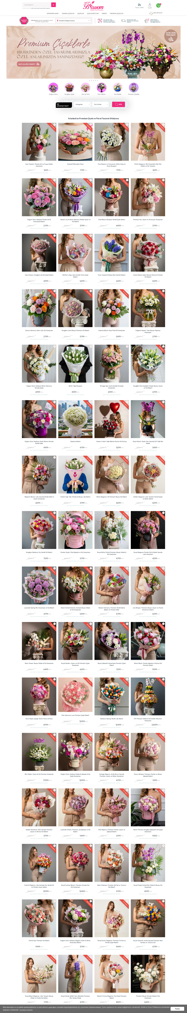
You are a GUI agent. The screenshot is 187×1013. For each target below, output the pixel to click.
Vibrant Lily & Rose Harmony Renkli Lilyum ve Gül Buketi (75, 220)
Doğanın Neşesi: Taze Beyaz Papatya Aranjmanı (147, 331)
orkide (32, 8)
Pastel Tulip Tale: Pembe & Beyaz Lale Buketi (75, 497)
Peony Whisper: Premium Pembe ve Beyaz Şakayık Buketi (148, 775)
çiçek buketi (43, 8)
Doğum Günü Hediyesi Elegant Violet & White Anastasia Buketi (75, 941)
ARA (120, 104)
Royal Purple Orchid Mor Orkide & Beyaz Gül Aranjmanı (148, 886)
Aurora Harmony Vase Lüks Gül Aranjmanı (39, 330)
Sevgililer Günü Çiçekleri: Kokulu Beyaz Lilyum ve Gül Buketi (148, 387)
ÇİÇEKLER (80, 13)
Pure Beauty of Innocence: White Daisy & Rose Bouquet (111, 165)
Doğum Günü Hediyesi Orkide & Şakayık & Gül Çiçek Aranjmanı (75, 775)
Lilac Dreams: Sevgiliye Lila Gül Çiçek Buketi (39, 275)
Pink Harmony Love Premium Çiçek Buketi (75, 715)
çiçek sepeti (37, 8)
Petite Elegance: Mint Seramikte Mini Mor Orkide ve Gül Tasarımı (148, 165)
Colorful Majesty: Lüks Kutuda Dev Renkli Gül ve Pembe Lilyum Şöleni (39, 886)
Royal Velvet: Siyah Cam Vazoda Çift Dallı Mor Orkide (148, 442)
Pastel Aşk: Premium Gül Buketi (39, 940)
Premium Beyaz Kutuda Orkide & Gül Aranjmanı (148, 997)
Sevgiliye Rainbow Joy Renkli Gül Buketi (39, 552)
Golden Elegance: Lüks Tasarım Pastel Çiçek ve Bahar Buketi (147, 498)
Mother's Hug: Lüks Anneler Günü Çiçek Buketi (75, 276)
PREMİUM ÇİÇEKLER (116, 13)
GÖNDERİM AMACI (53, 13)
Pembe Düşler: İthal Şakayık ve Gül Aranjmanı (75, 552)
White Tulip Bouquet (75, 386)
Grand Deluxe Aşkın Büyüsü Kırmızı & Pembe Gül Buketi (148, 276)
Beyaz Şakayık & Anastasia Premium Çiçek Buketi (112, 664)
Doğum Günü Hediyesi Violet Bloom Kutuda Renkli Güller (39, 442)
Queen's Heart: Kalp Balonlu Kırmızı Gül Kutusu (111, 441)
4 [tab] (95, 80)
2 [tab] (91, 80)
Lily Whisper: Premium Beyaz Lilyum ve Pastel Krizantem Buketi (148, 609)
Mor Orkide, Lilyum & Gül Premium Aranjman (39, 774)
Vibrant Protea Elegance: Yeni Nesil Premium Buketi (111, 997)
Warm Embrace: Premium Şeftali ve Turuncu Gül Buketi (111, 886)
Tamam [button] (177, 1009)
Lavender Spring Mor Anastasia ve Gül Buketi (39, 608)
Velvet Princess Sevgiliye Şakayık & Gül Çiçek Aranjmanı (148, 831)
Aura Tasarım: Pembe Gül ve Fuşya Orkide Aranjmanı (39, 165)
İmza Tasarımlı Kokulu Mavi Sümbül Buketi (111, 275)
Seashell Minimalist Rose (75, 164)
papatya (48, 8)
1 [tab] (89, 80)
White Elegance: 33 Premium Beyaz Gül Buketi (111, 497)
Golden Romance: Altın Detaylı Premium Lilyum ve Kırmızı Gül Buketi (39, 831)
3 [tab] (93, 80)
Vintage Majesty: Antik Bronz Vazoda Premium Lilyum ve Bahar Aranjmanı (111, 775)
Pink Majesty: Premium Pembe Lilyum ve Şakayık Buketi (111, 831)
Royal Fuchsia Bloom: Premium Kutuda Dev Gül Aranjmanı (75, 886)
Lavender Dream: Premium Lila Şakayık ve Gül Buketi (75, 831)
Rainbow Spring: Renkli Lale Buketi (111, 719)
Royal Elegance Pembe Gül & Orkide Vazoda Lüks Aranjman (148, 553)
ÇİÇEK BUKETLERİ (93, 13)
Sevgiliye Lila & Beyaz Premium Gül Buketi (75, 330)
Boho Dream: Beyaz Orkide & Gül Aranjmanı (39, 663)
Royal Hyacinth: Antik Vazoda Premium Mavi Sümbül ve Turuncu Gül (148, 941)
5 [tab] (97, 80)
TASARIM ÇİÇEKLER (68, 13)
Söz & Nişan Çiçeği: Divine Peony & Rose (39, 719)
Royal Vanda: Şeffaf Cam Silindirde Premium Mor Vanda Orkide (75, 997)
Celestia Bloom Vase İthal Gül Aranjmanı (111, 330)
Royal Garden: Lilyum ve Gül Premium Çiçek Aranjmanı (75, 664)
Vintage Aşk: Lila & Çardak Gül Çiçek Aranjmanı (111, 387)
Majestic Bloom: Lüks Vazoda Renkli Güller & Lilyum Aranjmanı (39, 498)
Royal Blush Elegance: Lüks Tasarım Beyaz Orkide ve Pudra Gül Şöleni (39, 997)
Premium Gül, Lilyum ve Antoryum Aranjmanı (148, 219)
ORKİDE (104, 13)
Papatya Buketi (75, 441)
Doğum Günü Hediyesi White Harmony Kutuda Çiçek (39, 387)
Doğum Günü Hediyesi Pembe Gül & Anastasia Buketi (39, 220)
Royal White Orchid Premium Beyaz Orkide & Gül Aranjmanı (111, 553)
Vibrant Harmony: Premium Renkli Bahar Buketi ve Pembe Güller (111, 609)
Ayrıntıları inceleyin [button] (26, 1010)
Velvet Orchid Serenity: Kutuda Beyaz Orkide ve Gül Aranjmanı (75, 609)
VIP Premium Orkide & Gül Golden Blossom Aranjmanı (148, 720)
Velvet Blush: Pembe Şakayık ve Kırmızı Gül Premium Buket (148, 664)
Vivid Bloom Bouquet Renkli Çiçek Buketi (111, 219)
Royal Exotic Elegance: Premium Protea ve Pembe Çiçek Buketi (111, 941)
